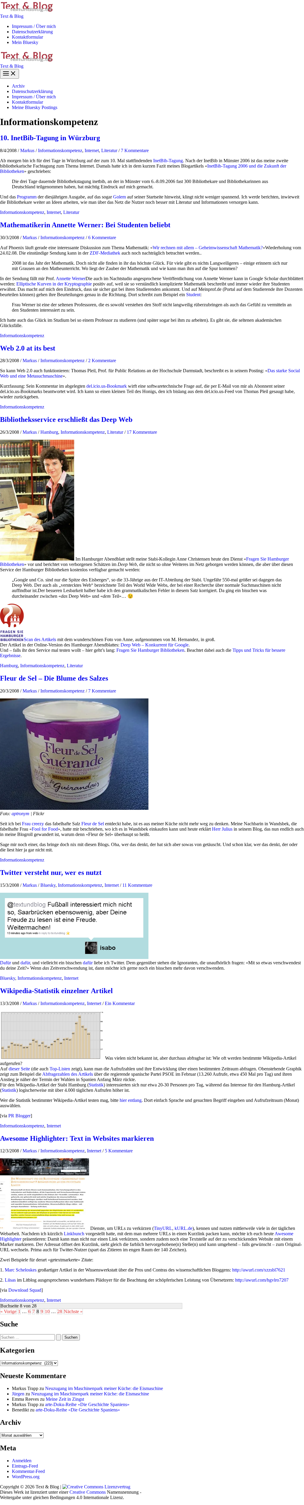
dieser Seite (19, 1068)
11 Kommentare (137, 885)
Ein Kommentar (120, 1003)
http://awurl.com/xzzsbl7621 (258, 1269)
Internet (92, 150)
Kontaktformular (27, 37)
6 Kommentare (102, 237)
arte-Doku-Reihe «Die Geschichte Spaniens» (87, 1404)
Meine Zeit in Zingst (65, 1399)
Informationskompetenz (60, 150)
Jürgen (18, 1393)
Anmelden (21, 1460)
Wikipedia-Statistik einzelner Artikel (56, 991)
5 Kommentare (119, 1150)
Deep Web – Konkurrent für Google (155, 644)
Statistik (96, 1084)
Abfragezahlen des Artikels (67, 1074)
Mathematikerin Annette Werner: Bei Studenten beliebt (85, 225)
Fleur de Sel (92, 823)
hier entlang (131, 1100)
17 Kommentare (142, 432)
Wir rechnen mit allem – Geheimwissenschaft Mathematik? (208, 247)
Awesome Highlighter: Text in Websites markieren (77, 1138)
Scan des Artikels (40, 639)
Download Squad (24, 1290)
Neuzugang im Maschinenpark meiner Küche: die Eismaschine (104, 1388)
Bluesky (48, 885)
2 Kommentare (102, 360)
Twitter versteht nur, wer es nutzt (51, 872)
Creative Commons (87, 1492)
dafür (25, 962)
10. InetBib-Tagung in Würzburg (50, 138)
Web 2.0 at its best (27, 348)
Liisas (10, 1279)
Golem (119, 196)
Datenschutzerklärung (32, 31)
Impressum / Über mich (34, 26)
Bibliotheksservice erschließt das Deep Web (66, 419)
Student (193, 294)
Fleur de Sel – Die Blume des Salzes (54, 678)
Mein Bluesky (25, 42)
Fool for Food (45, 829)
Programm (27, 196)
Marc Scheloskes (21, 1269)
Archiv (18, 86)
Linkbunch (74, 1233)
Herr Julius (222, 829)
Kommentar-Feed (28, 1471)
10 (47, 1311)
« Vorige (8, 1311)
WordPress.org (25, 1476)
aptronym (20, 813)
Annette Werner (71, 278)
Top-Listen (60, 1068)
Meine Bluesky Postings (34, 107)
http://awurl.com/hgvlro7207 (262, 1279)
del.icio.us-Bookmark (106, 386)
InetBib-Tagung (168, 160)
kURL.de (183, 1228)
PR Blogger (19, 1115)
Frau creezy (33, 823)
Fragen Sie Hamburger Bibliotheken (150, 650)
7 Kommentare (135, 150)
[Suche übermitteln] (58, 1337)
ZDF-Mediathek (105, 252)
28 (59, 1311)
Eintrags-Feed (25, 1465)
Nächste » (73, 1311)
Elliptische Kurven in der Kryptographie (54, 283)
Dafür (5, 962)
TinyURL (163, 1228)
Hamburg (49, 432)
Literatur (109, 150)
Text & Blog (11, 16)
